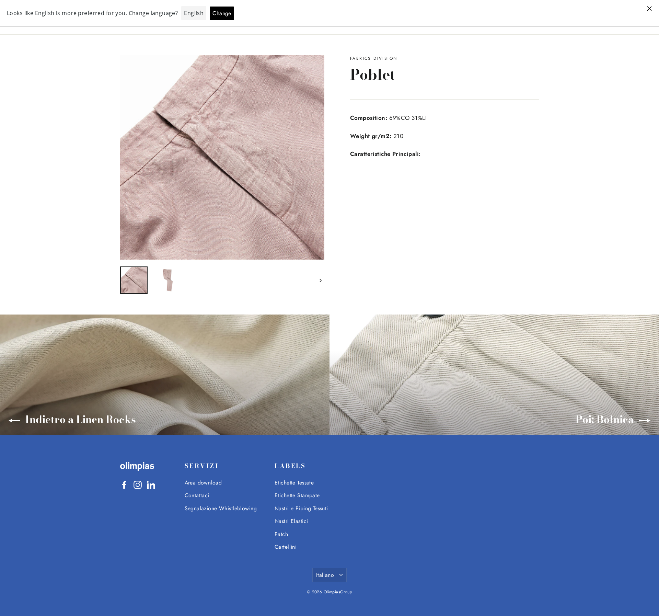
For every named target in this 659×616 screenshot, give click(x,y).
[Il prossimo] (320, 280)
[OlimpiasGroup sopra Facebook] (124, 484)
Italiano (325, 575)
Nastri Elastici (291, 521)
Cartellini (286, 547)
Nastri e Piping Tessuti (301, 508)
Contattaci (197, 495)
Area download (203, 483)
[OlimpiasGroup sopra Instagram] (138, 484)
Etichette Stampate (297, 495)
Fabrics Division (373, 58)
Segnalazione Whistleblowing (221, 508)
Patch (281, 534)
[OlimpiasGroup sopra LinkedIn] (151, 484)
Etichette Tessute (294, 483)
